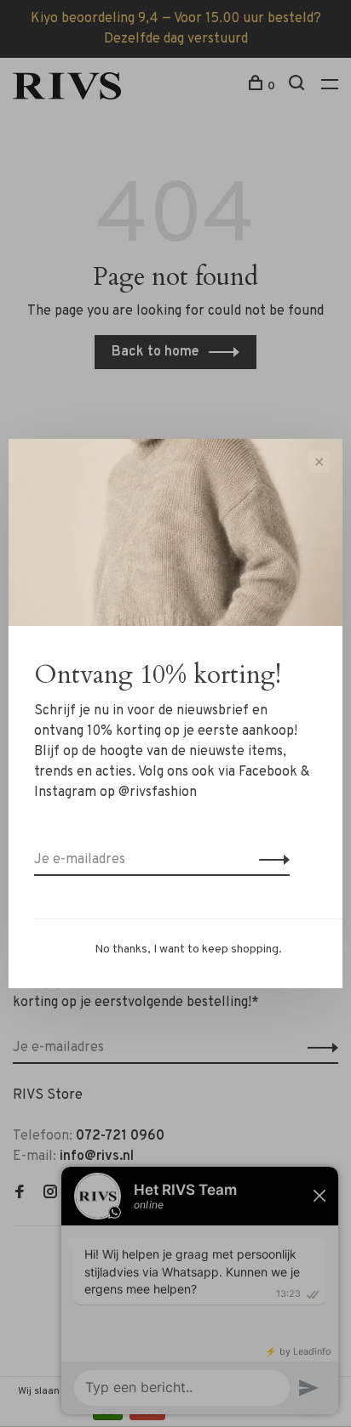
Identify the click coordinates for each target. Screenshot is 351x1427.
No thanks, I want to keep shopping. (188, 949)
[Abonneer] (270, 859)
